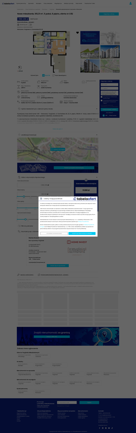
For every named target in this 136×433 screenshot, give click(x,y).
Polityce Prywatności (83, 221)
